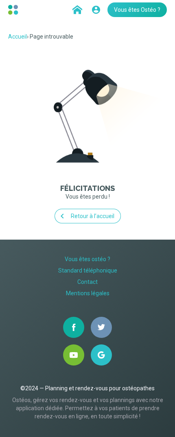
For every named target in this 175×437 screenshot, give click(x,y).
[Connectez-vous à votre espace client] (96, 9)
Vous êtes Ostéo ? (137, 9)
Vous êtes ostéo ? (87, 259)
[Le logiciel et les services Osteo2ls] (14, 9)
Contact (87, 282)
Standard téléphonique (87, 270)
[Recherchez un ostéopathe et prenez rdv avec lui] (77, 9)
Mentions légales (87, 293)
